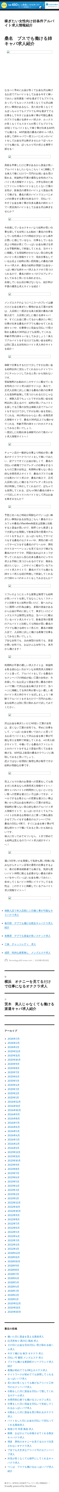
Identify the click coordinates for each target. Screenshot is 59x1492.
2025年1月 (13, 1097)
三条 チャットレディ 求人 (20, 944)
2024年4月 (14, 1135)
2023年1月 (13, 1198)
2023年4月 (14, 1185)
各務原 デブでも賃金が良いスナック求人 (28, 935)
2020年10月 (14, 1311)
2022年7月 (14, 1223)
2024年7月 (14, 1122)
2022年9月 (14, 1215)
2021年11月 (14, 1257)
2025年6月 (14, 1076)
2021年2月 (13, 1294)
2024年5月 (14, 1131)
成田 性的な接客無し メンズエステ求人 (28, 952)
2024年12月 (14, 1101)
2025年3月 (13, 1089)
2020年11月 (14, 1307)
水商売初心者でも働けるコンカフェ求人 (29, 1399)
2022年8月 (14, 1219)
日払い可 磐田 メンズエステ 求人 (25, 1357)
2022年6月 (14, 1227)
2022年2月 (14, 1244)
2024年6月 (14, 1126)
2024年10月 (14, 1110)
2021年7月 (13, 1273)
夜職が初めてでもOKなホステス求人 (28, 1370)
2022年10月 (14, 1210)
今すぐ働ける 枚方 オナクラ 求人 (25, 1353)
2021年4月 (13, 1286)
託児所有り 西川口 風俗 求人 (23, 1340)
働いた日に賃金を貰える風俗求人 (26, 1336)
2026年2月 (14, 1042)
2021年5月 (13, 1282)
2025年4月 (14, 1084)
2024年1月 (13, 1147)
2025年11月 (14, 1055)
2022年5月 (14, 1231)
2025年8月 (14, 1068)
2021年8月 (13, 1269)
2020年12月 (14, 1303)
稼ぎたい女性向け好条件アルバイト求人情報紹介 (29, 23)
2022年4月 (14, 1236)
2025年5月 (13, 1080)
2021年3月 (13, 1290)
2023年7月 (13, 1173)
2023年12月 (14, 1152)
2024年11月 (14, 1105)
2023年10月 (14, 1160)
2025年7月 (13, 1072)
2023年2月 (13, 1194)
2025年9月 (14, 1063)
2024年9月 (14, 1114)
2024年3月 (14, 1139)
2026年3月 (14, 1038)
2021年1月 (13, 1299)
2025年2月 (13, 1093)
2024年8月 (14, 1118)
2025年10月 (14, 1059)
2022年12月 (14, 1202)
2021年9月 (13, 1265)
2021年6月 (13, 1278)
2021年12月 (14, 1252)
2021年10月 (14, 1261)
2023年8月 (14, 1168)
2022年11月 (14, 1206)
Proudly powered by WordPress (20, 1486)
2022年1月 (13, 1248)
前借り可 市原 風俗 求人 (21, 1428)
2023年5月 (13, 1181)
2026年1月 (13, 1047)
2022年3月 (14, 1240)
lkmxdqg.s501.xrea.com (20, 960)
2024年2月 (14, 1143)
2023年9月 (14, 1164)
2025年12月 (14, 1051)
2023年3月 (13, 1189)
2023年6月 (14, 1177)
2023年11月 (14, 1156)
